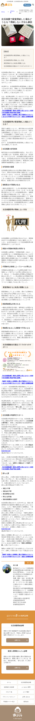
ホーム (3, 11)
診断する (17, 640)
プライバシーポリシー (9, 697)
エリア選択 (26, 692)
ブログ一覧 (9, 692)
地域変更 (28, 5)
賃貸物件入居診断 (9, 687)
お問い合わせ (26, 697)
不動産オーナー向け (9, 701)
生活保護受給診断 (26, 682)
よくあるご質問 (26, 687)
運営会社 (26, 701)
